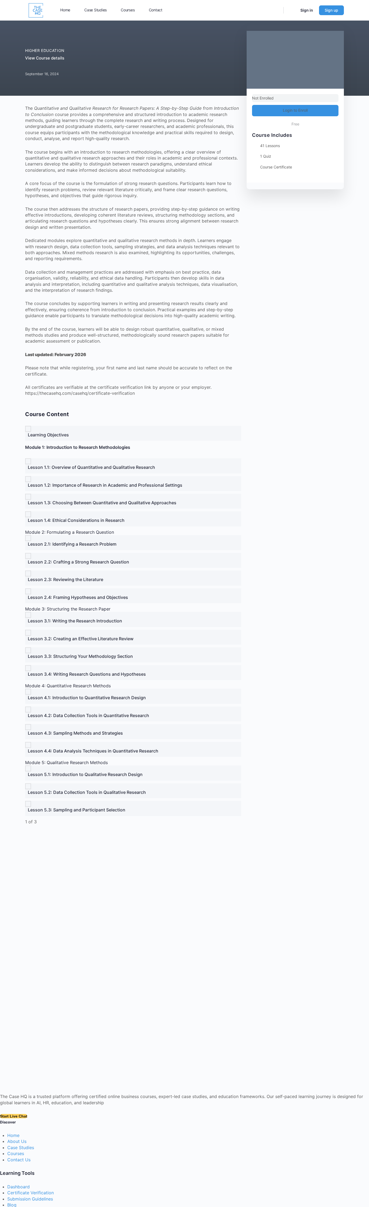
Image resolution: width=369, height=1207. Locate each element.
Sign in (306, 10)
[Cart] (291, 10)
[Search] (275, 10)
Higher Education (45, 50)
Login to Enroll (295, 110)
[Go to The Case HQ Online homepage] (36, 10)
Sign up (331, 10)
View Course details (45, 58)
